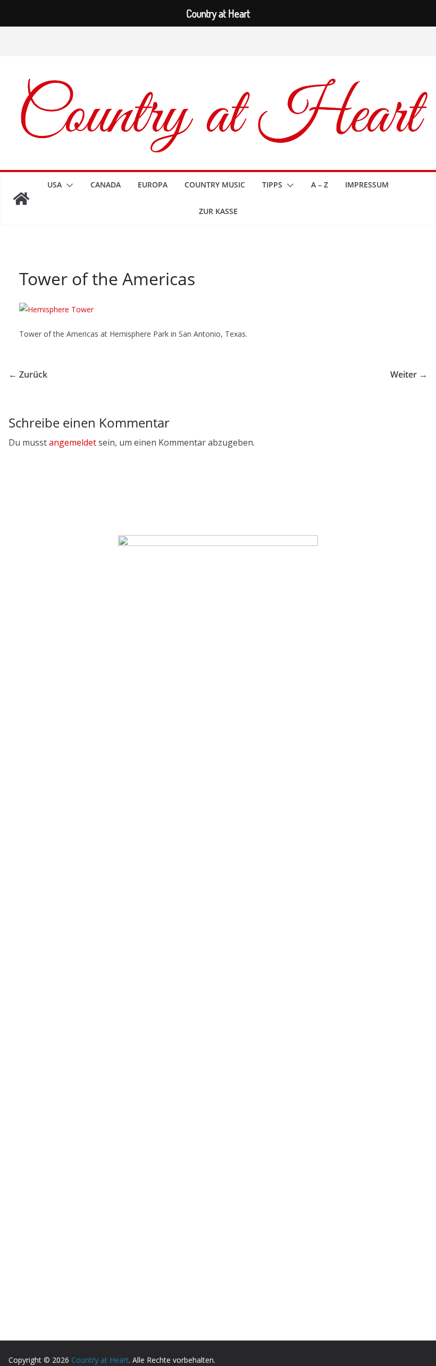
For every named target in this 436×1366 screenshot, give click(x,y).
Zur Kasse (218, 211)
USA (54, 185)
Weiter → (408, 374)
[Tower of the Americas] (56, 309)
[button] (67, 185)
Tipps (272, 185)
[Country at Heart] (21, 198)
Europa (152, 185)
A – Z (319, 185)
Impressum (367, 185)
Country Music (215, 185)
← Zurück (28, 374)
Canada (105, 185)
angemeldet (72, 442)
